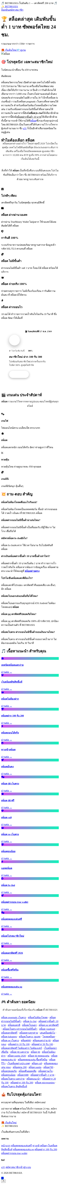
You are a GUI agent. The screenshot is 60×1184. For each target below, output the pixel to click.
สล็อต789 (48, 1067)
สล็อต (33, 120)
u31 (25, 128)
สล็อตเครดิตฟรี (9, 1032)
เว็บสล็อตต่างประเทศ (18, 1063)
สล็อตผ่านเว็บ (45, 1071)
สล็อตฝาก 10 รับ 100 (19, 1044)
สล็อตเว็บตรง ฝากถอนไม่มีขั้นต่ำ (20, 1029)
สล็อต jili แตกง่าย (19, 1052)
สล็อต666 (26, 1040)
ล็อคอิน (5, 10)
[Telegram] (2, 1178)
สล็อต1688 (22, 1075)
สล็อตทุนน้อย (8, 1075)
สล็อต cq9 (37, 1063)
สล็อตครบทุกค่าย (28, 1032)
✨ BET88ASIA (9, 6)
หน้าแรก (5, 1145)
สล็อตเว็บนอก (29, 1025)
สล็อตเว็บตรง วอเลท (29, 1036)
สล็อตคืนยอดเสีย (27, 1071)
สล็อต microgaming (45, 1082)
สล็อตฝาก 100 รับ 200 (21, 1082)
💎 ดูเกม (21, 50)
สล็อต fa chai (29, 1021)
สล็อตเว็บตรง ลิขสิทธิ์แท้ (14, 1086)
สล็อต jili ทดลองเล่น (38, 1055)
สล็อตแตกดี (14, 1025)
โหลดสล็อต (48, 1036)
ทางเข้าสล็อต (39, 1145)
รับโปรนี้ (21, 374)
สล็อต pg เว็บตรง (10, 1040)
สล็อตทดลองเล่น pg (23, 1149)
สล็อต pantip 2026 (17, 1055)
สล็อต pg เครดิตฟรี (49, 1025)
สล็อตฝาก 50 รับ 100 (42, 1044)
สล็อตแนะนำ (33, 1078)
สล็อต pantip (35, 1067)
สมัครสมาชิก (16, 10)
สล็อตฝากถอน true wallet (14, 1153)
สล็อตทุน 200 (20, 1067)
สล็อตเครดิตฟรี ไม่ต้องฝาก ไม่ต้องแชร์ (21, 1048)
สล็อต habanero (9, 1036)
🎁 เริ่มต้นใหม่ (9, 50)
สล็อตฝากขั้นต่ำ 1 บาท (42, 1075)
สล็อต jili (35, 1052)
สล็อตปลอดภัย (9, 1071)
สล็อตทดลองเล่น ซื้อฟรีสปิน (32, 1059)
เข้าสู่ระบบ (25, 1167)
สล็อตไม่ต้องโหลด (38, 1017)
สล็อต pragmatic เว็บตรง (13, 1017)
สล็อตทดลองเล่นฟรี (21, 1145)
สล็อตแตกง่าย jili (42, 1040)
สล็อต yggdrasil (47, 1029)
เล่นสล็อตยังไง (47, 1032)
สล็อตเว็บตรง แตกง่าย (12, 1078)
